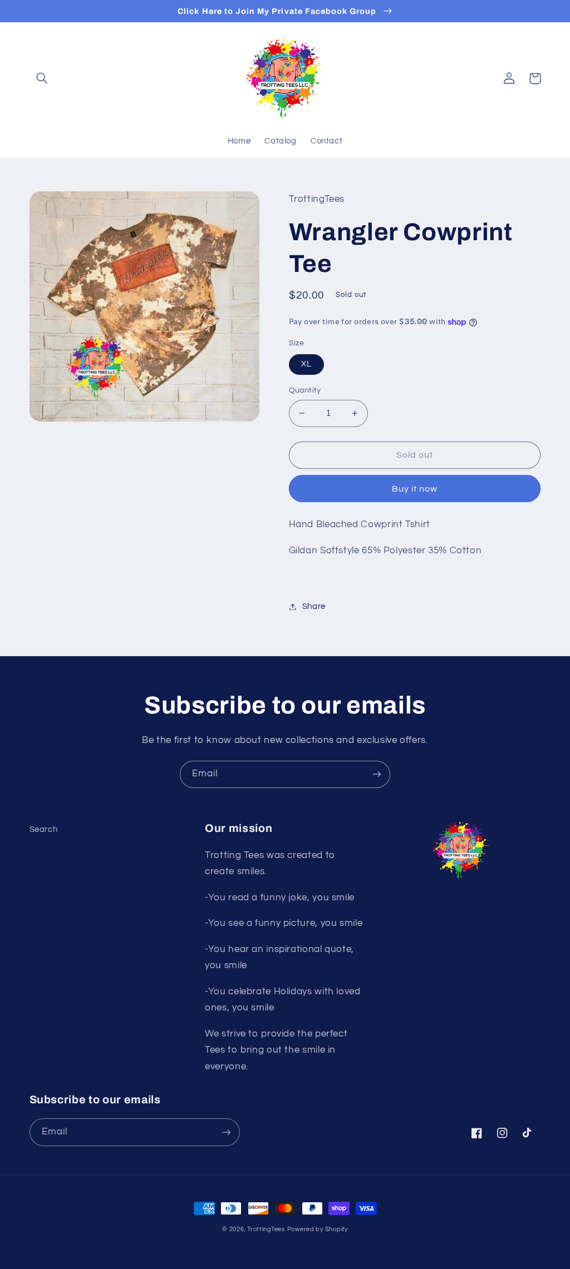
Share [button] (314, 606)
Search (44, 829)
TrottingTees (266, 1229)
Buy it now (415, 488)
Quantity (305, 390)
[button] (42, 78)
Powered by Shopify (317, 1229)
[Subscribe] (377, 774)
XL (306, 364)
